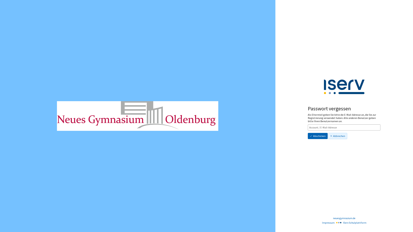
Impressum (328, 222)
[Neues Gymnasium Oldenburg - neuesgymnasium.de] (137, 116)
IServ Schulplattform (354, 222)
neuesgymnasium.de (344, 218)
